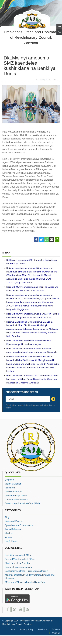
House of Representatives (18, 567)
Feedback (42, 629)
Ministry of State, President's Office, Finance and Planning (30, 576)
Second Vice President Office (20, 559)
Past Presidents (13, 491)
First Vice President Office (18, 555)
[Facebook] (36, 239)
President (10, 487)
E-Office (56, 629)
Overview (9, 480)
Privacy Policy (26, 629)
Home (12, 629)
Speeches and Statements (19, 525)
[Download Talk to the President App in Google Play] (17, 598)
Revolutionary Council (16, 495)
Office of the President (16, 499)
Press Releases (13, 529)
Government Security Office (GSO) (22, 503)
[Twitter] (41, 239)
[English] (59, 26)
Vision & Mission (13, 483)
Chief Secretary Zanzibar (18, 563)
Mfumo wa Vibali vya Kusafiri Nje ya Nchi (25, 582)
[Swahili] (59, 32)
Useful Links (11, 541)
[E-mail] (51, 239)
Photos (8, 533)
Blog (7, 517)
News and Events (14, 521)
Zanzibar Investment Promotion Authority (26, 571)
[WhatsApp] (46, 239)
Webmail (56, 633)
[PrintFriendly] (57, 239)
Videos (8, 537)
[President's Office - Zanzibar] (32, 18)
